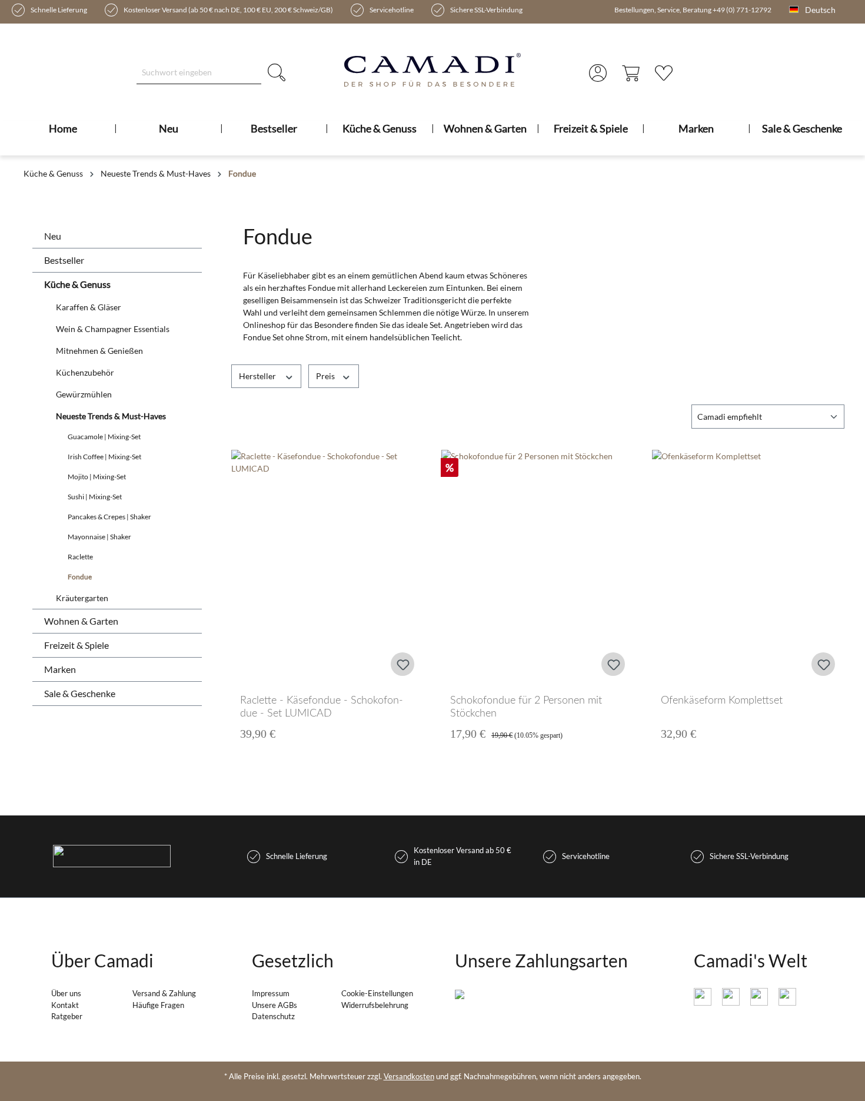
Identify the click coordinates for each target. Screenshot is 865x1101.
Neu (52, 235)
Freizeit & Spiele (76, 645)
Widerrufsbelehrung (374, 1005)
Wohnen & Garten (81, 620)
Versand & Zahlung (164, 993)
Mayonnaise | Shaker (99, 536)
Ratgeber (66, 1016)
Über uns (66, 993)
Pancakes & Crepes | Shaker (109, 516)
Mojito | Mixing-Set (97, 476)
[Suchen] (276, 72)
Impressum (271, 993)
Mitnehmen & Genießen (99, 351)
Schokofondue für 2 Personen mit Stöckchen (526, 707)
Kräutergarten (82, 598)
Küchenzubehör (85, 372)
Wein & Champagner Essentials (112, 329)
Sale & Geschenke (79, 693)
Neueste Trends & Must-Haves (111, 416)
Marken (60, 669)
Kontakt (65, 1005)
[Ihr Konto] (597, 72)
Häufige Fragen (158, 1005)
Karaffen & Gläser (88, 307)
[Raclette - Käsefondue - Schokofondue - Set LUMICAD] (327, 567)
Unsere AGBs (274, 1005)
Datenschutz (273, 1016)
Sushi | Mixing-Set (95, 496)
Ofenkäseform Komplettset (722, 700)
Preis (326, 376)
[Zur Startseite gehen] (432, 70)
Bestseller (64, 260)
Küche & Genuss (77, 284)
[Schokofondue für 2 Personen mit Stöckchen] (537, 567)
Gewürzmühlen (84, 394)
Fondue (80, 576)
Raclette (80, 556)
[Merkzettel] (663, 72)
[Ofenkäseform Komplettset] (748, 567)
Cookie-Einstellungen (377, 993)
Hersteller (258, 376)
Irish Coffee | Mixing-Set (104, 456)
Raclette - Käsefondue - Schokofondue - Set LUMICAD (321, 707)
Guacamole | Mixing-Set (104, 436)
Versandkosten (409, 1076)
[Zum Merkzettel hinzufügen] (402, 664)
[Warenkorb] (630, 72)
